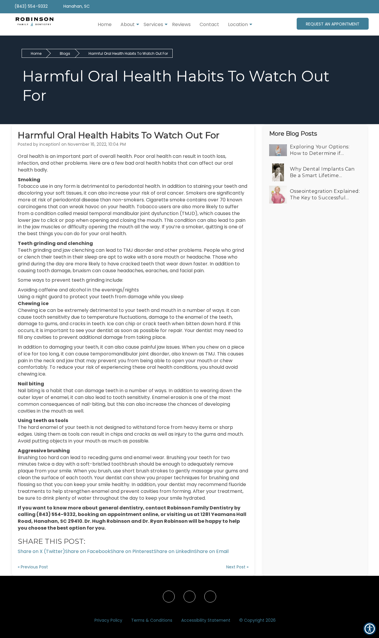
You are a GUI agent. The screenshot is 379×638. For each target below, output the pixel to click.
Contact (209, 24)
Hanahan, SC (76, 6)
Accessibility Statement (205, 620)
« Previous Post (33, 567)
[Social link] (169, 596)
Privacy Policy (108, 620)
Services (153, 24)
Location (238, 24)
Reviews (181, 24)
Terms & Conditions (151, 620)
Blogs (65, 53)
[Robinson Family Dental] (31, 24)
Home (105, 24)
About (128, 24)
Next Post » (237, 567)
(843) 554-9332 (30, 6)
